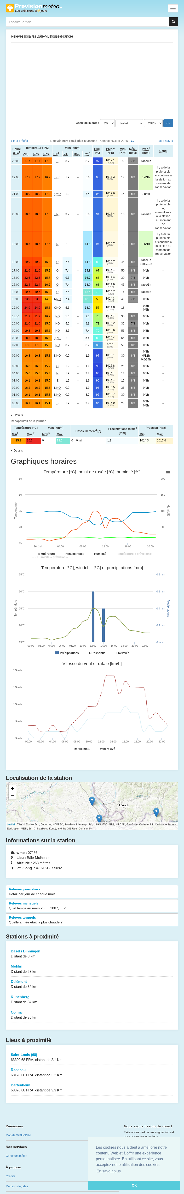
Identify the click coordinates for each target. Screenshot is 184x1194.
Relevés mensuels (37, 905)
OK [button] (134, 1185)
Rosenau (37, 1072)
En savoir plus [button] (109, 1171)
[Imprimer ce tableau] (132, 140)
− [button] (12, 796)
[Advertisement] (92, 80)
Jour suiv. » (166, 140)
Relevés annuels (36, 920)
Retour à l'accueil (34, 8)
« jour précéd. (20, 140)
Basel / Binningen (25, 953)
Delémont (24, 984)
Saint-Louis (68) (37, 1057)
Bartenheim (37, 1087)
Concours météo (16, 1156)
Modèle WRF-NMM (18, 1135)
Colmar (24, 1014)
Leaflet (11, 824)
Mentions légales (17, 1186)
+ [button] (12, 789)
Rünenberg (24, 999)
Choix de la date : (87, 123)
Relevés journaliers (32, 891)
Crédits (10, 1176)
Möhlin (24, 968)
